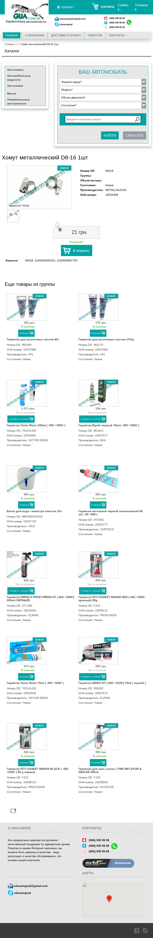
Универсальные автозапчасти (18, 101)
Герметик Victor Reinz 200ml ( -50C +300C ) (36, 425)
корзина (107, 6)
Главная (11, 35)
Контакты (117, 35)
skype (145, 930)
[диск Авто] (27, 13)
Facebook (136, 930)
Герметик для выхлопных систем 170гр (106, 339)
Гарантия (95, 35)
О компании (34, 35)
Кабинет (68, 7)
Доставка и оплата (66, 35)
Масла (11, 93)
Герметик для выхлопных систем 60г (33, 339)
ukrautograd (66, 24)
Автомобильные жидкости (19, 77)
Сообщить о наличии (19, 419)
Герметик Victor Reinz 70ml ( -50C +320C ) (35, 683)
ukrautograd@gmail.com (73, 19)
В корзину (81, 251)
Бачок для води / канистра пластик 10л (34, 511)
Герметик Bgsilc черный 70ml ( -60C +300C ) (108, 425)
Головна (9, 44)
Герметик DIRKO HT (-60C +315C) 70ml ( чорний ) (112, 683)
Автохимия (15, 85)
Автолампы (15, 69)
